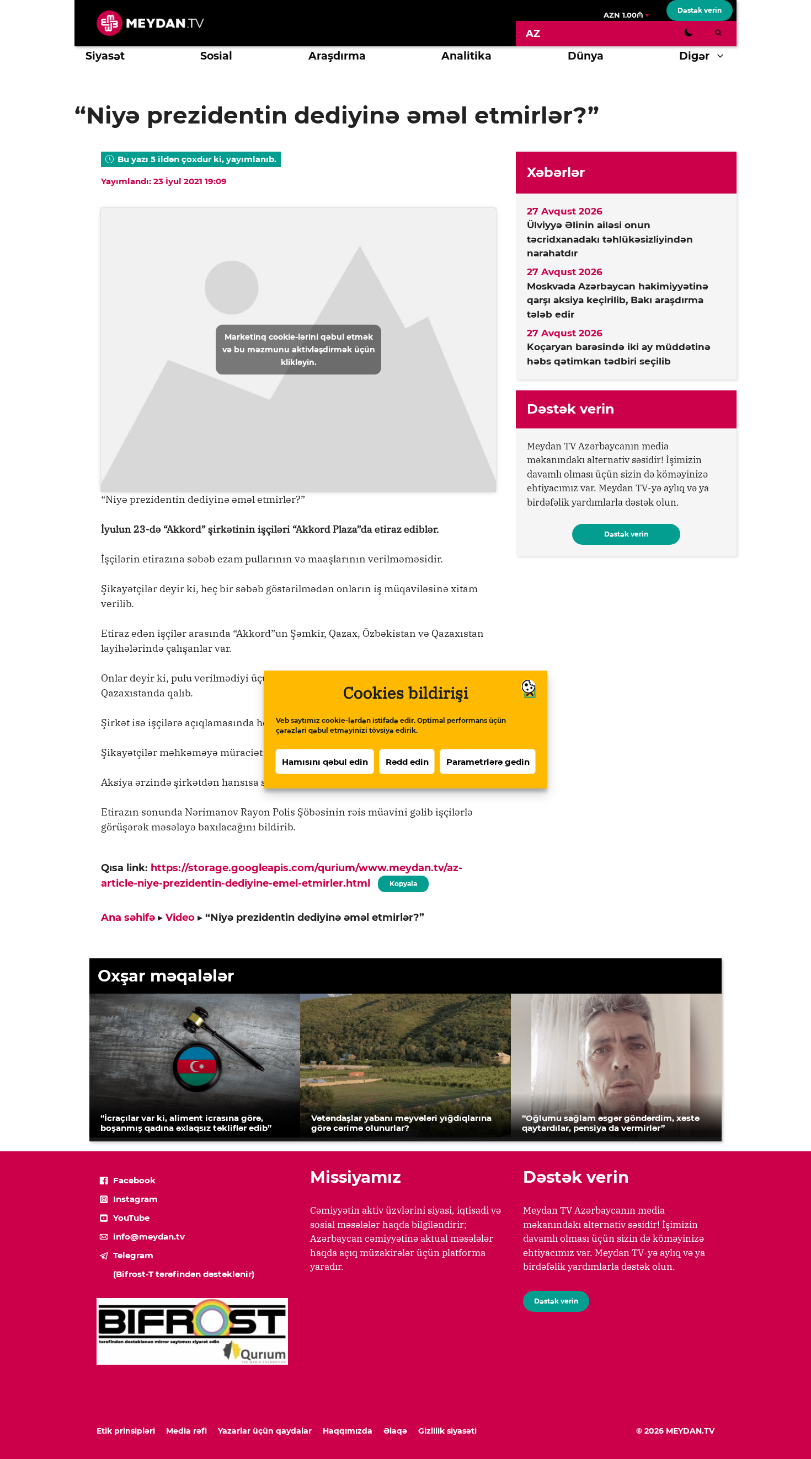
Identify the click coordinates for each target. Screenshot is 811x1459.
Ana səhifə (128, 917)
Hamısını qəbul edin (325, 761)
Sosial (216, 56)
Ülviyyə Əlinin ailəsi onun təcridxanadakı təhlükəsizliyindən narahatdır (610, 239)
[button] (723, 56)
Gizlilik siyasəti (447, 1431)
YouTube (131, 1218)
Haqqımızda (347, 1431)
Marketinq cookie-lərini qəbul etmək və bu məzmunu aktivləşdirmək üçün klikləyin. (298, 349)
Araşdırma (337, 56)
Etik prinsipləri (126, 1431)
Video (180, 917)
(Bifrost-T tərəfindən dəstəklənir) (183, 1274)
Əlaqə (395, 1431)
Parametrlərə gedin (488, 761)
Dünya (586, 56)
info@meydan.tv (149, 1236)
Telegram (133, 1255)
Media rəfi (186, 1431)
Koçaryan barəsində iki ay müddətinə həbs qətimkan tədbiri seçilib (619, 354)
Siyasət (105, 56)
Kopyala (403, 882)
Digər (694, 56)
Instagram (135, 1199)
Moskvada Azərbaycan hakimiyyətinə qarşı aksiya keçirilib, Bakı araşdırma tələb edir (617, 300)
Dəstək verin (699, 10)
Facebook (134, 1180)
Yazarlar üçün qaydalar (265, 1431)
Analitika (466, 56)
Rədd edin (407, 761)
